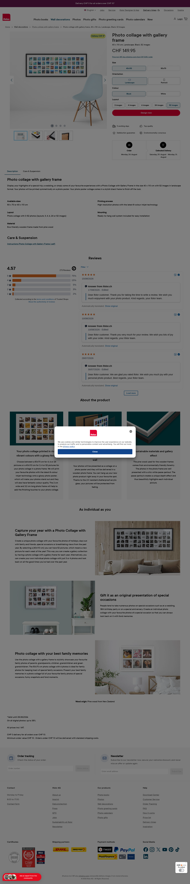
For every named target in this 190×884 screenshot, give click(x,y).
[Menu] (185, 863)
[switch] (181, 870)
